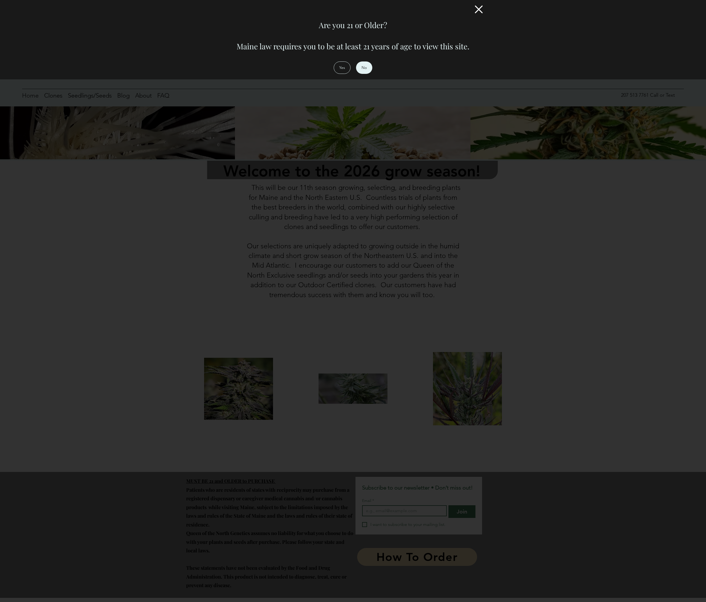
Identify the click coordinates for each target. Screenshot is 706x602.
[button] (479, 9)
